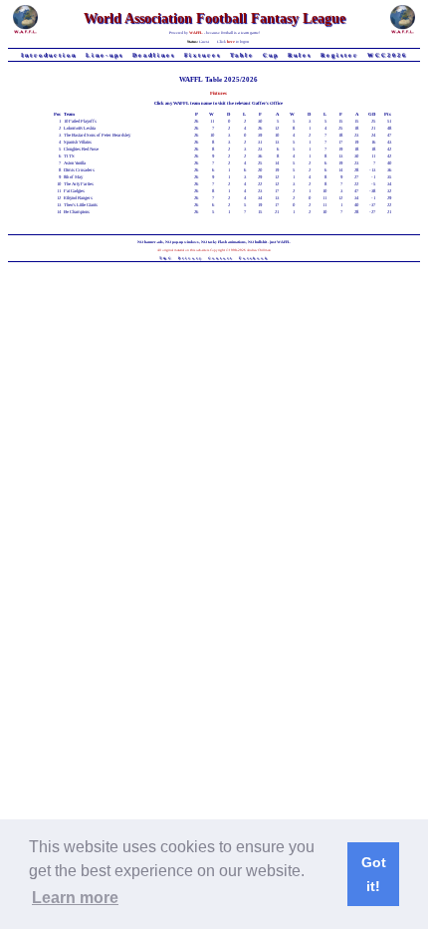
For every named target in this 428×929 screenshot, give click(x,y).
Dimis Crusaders (79, 169)
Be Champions (77, 211)
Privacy (190, 258)
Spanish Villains (78, 142)
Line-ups (104, 55)
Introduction (49, 55)
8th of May (73, 176)
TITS (69, 156)
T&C (165, 258)
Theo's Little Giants (81, 204)
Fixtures (202, 55)
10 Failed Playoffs (80, 121)
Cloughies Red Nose (81, 149)
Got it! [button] (373, 874)
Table (242, 55)
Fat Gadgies (74, 190)
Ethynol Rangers (78, 197)
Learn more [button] (75, 897)
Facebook (254, 258)
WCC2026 (387, 55)
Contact (220, 258)
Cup (271, 55)
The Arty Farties (79, 183)
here (231, 41)
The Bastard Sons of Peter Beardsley (97, 135)
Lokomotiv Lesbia (80, 128)
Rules (300, 55)
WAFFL (196, 32)
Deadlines (153, 55)
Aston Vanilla (75, 162)
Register (339, 55)
